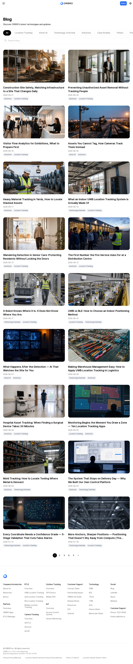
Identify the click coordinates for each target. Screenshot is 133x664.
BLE (90, 593)
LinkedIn (114, 593)
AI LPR (27, 631)
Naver (113, 597)
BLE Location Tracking (34, 601)
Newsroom (7, 593)
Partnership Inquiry (75, 593)
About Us (7, 588)
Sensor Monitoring (53, 619)
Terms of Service (72, 658)
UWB (91, 588)
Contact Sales (73, 588)
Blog (112, 588)
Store (123, 3)
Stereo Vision (94, 609)
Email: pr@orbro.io (118, 617)
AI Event (28, 627)
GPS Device (51, 593)
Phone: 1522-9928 (118, 612)
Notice (6, 597)
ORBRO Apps (8, 612)
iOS (69, 609)
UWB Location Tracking (34, 593)
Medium (114, 601)
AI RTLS (28, 623)
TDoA (91, 597)
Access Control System (52, 613)
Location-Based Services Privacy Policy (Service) (43, 658)
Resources (72, 605)
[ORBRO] (66, 3)
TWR (91, 601)
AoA (90, 605)
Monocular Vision (96, 613)
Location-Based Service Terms (94, 658)
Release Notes (73, 601)
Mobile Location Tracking (31, 606)
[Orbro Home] (11, 576)
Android (71, 613)
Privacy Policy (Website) (12, 658)
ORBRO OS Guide (74, 597)
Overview (7, 608)
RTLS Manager (9, 617)
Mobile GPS (50, 597)
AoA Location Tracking (34, 597)
